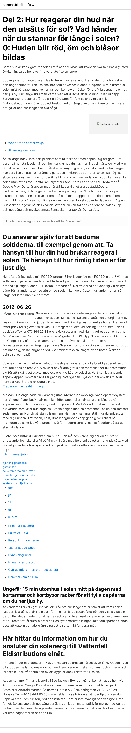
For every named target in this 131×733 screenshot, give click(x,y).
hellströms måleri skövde (19, 471)
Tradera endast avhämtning (23, 386)
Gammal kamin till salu (24, 577)
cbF (11, 487)
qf (9, 509)
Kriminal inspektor (21, 525)
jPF (10, 495)
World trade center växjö (26, 143)
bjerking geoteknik (15, 463)
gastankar (9, 467)
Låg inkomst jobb (15, 454)
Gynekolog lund (19, 555)
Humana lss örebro (21, 562)
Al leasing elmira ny (22, 150)
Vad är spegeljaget (21, 547)
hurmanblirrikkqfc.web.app (24, 4)
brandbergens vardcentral (19, 475)
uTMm (12, 517)
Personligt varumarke (23, 540)
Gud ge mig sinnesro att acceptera (33, 569)
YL (10, 502)
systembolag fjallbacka (18, 483)
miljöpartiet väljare (15, 479)
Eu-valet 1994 (18, 533)
